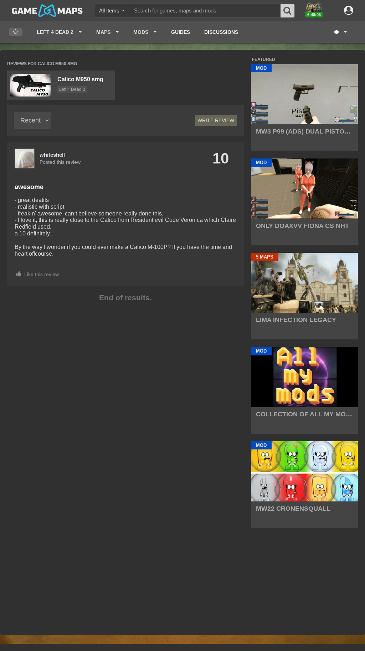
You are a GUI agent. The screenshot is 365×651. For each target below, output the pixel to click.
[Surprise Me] (340, 32)
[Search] (288, 11)
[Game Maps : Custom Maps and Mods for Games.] (47, 10)
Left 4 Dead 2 (72, 89)
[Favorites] (15, 32)
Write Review (215, 120)
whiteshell (52, 155)
